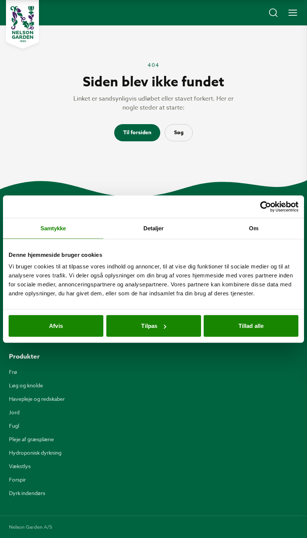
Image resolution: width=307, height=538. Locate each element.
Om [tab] (253, 228)
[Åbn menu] (293, 12)
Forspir (17, 479)
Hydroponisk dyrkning (35, 452)
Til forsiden (137, 132)
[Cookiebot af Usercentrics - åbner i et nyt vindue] (265, 206)
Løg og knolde (26, 385)
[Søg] (273, 12)
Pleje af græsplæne (31, 439)
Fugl (14, 425)
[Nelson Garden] (22, 24)
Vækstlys (20, 466)
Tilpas (149, 326)
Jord (14, 412)
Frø (13, 371)
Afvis (56, 326)
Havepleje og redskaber (37, 398)
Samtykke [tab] (53, 228)
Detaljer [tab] (153, 228)
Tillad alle (251, 326)
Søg (178, 132)
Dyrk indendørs (27, 493)
